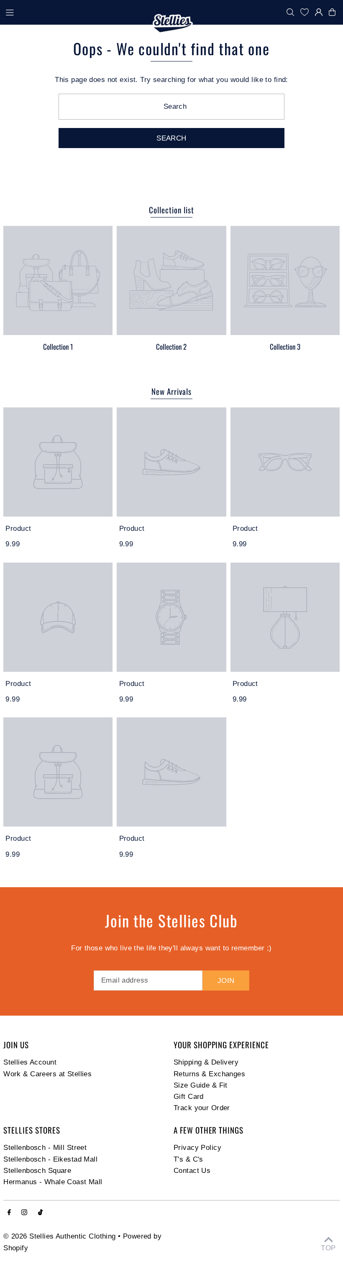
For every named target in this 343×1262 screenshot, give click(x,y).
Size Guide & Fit (201, 1085)
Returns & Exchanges (209, 1074)
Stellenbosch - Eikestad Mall (50, 1159)
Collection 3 (285, 346)
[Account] (319, 12)
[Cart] (334, 12)
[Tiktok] (40, 1212)
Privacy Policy (197, 1148)
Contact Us (192, 1171)
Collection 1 (58, 346)
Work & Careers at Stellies (47, 1074)
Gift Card (189, 1097)
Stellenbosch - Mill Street (45, 1148)
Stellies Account (29, 1062)
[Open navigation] (75, 12)
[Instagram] (24, 1212)
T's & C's (188, 1159)
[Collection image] (58, 280)
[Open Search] (290, 12)
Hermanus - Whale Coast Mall (52, 1182)
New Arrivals (171, 391)
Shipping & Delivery (206, 1062)
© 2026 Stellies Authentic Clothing (59, 1236)
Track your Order (202, 1108)
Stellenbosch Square (37, 1171)
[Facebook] (9, 1212)
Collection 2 (171, 346)
